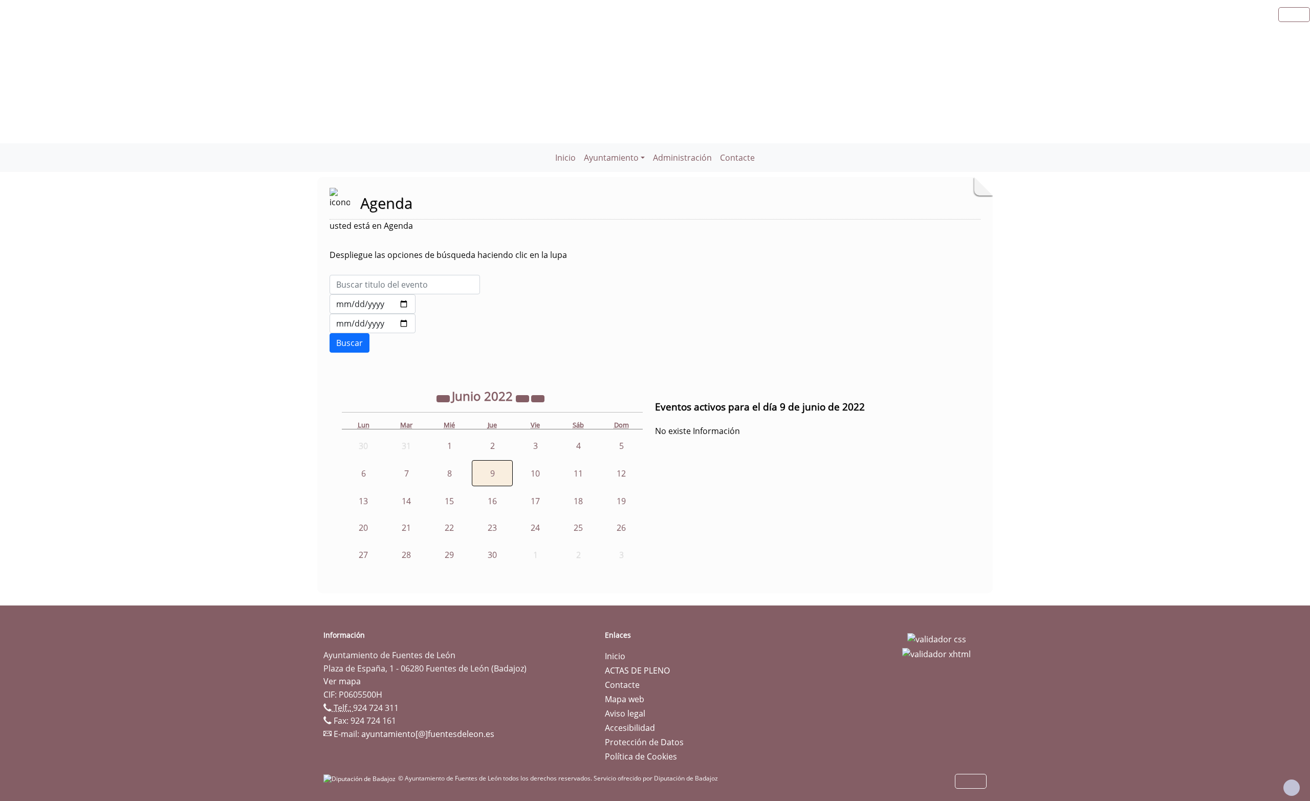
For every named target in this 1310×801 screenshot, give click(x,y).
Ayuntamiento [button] (611, 157)
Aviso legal (625, 713)
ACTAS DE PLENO (637, 670)
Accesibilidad (630, 727)
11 (578, 473)
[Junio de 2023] (523, 397)
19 (621, 501)
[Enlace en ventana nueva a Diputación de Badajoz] (360, 778)
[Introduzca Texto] (405, 284)
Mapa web (624, 699)
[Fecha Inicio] (373, 304)
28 (406, 554)
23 (492, 527)
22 (449, 527)
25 (578, 527)
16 (492, 501)
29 (449, 554)
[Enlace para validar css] (936, 638)
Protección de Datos (644, 742)
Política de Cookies (641, 756)
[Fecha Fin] (373, 323)
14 (406, 501)
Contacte (737, 157)
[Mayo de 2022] (444, 397)
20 (363, 527)
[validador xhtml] (936, 653)
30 (492, 554)
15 (449, 501)
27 (363, 554)
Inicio (565, 157)
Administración (682, 157)
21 (406, 527)
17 (535, 501)
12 (621, 473)
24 (535, 527)
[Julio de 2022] (537, 397)
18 (578, 501)
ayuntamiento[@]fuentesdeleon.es (427, 734)
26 (621, 527)
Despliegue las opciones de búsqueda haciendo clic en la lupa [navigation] (448, 255)
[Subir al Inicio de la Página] (1291, 788)
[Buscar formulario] (349, 343)
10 (535, 473)
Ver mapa (342, 681)
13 (363, 501)
